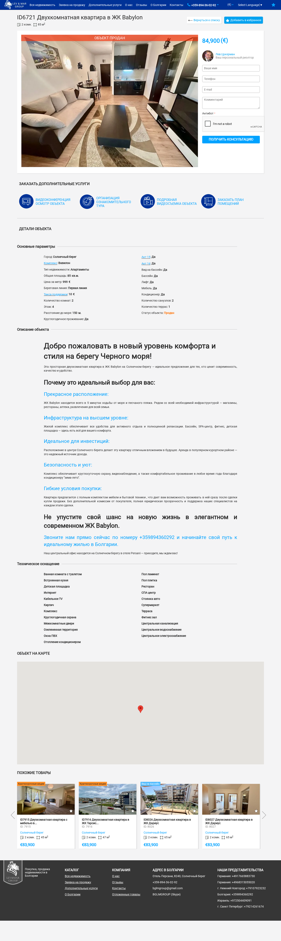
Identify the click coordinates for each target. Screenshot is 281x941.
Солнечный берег (32, 832)
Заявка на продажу (72, 5)
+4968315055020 (243, 882)
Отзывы (141, 5)
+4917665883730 (243, 876)
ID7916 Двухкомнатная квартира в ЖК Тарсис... (43, 821)
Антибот (208, 113)
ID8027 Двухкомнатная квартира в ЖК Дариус (167, 821)
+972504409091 (241, 900)
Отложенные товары (126, 894)
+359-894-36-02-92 (203, 5)
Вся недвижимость (42, 5)
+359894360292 (242, 894)
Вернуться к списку (207, 20)
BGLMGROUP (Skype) (167, 894)
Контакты (176, 5)
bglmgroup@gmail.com (168, 888)
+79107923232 (256, 888)
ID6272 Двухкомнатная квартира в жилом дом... (229, 821)
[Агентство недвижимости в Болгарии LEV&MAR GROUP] (15, 4)
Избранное (273, 6)
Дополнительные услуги (105, 5)
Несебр (210, 832)
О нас (128, 5)
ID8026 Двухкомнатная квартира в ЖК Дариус (105, 821)
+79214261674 (254, 906)
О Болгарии (158, 5)
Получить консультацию (231, 139)
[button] (140, 709)
